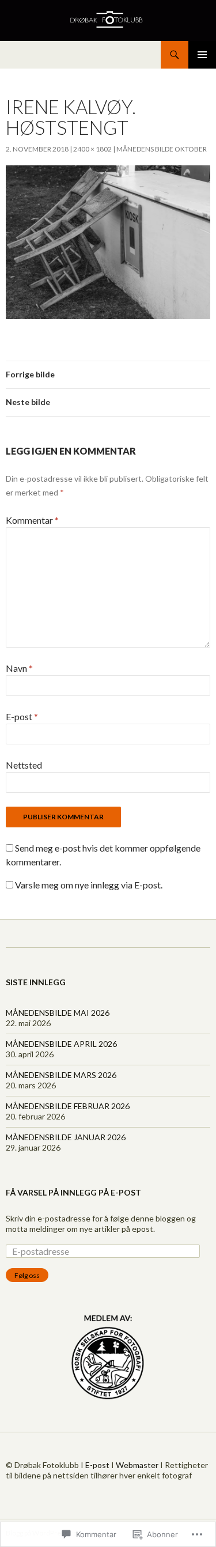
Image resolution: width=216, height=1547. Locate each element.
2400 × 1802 (92, 149)
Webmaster (137, 1465)
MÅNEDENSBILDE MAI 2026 (57, 1013)
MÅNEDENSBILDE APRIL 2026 (61, 1044)
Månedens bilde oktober (161, 149)
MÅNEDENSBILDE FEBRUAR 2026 (68, 1106)
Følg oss (27, 1275)
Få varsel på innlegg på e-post (73, 1192)
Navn (19, 668)
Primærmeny (202, 55)
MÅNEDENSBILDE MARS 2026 (61, 1075)
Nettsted (24, 764)
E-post (22, 716)
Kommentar (32, 520)
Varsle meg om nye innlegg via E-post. (88, 884)
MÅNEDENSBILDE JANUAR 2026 (66, 1137)
